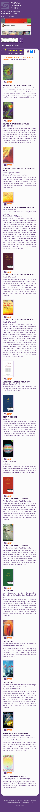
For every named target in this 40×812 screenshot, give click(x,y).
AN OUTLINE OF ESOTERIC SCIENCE (17, 85)
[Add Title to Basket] (8, 82)
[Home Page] (11, 8)
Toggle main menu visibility (36, 2)
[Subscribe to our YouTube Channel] (27, 52)
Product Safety (20, 805)
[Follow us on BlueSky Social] (31, 52)
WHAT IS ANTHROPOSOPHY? (14, 776)
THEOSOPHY (8, 590)
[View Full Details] (8, 79)
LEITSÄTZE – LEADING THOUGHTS (16, 382)
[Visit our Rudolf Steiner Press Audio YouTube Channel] (16, 34)
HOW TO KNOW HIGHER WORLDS (16, 124)
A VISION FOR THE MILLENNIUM (15, 733)
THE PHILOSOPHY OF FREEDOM (15, 499)
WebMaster (26, 803)
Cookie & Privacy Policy (13, 803)
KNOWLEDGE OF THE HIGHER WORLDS (18, 207)
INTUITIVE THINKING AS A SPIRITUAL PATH (19, 169)
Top (32, 803)
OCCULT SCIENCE (10, 417)
